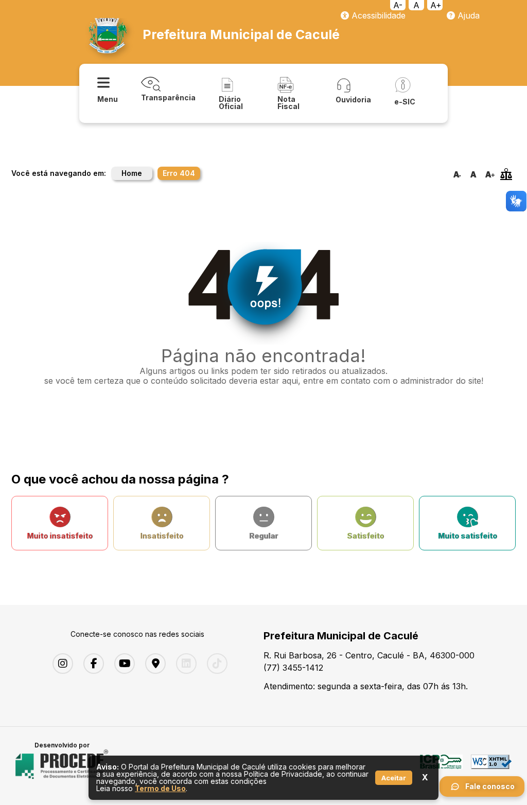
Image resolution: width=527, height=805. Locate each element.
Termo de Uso (160, 788)
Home (131, 173)
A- (397, 5)
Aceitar (393, 778)
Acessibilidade (377, 15)
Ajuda (467, 15)
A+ (436, 5)
